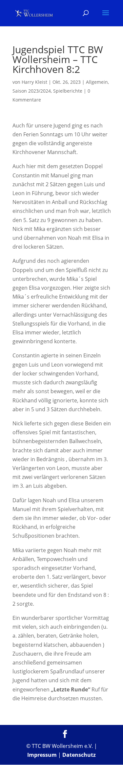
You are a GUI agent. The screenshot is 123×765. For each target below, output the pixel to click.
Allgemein (97, 82)
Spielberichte (67, 91)
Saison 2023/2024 (31, 91)
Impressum (42, 754)
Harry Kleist (34, 82)
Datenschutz (79, 754)
